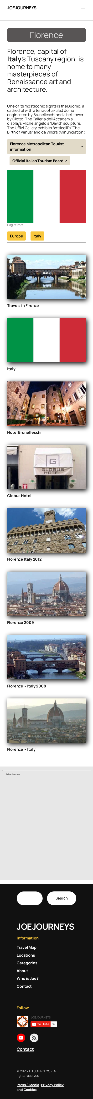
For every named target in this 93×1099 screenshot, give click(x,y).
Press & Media (28, 1085)
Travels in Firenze (23, 305)
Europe (16, 236)
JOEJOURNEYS (21, 8)
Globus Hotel (19, 495)
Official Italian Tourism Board (37, 160)
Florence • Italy (21, 749)
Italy (14, 58)
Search (62, 898)
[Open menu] (83, 8)
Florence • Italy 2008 (26, 686)
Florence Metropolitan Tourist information (37, 146)
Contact (25, 1049)
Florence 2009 (20, 622)
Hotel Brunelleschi (24, 432)
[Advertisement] (46, 826)
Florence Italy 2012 (24, 559)
